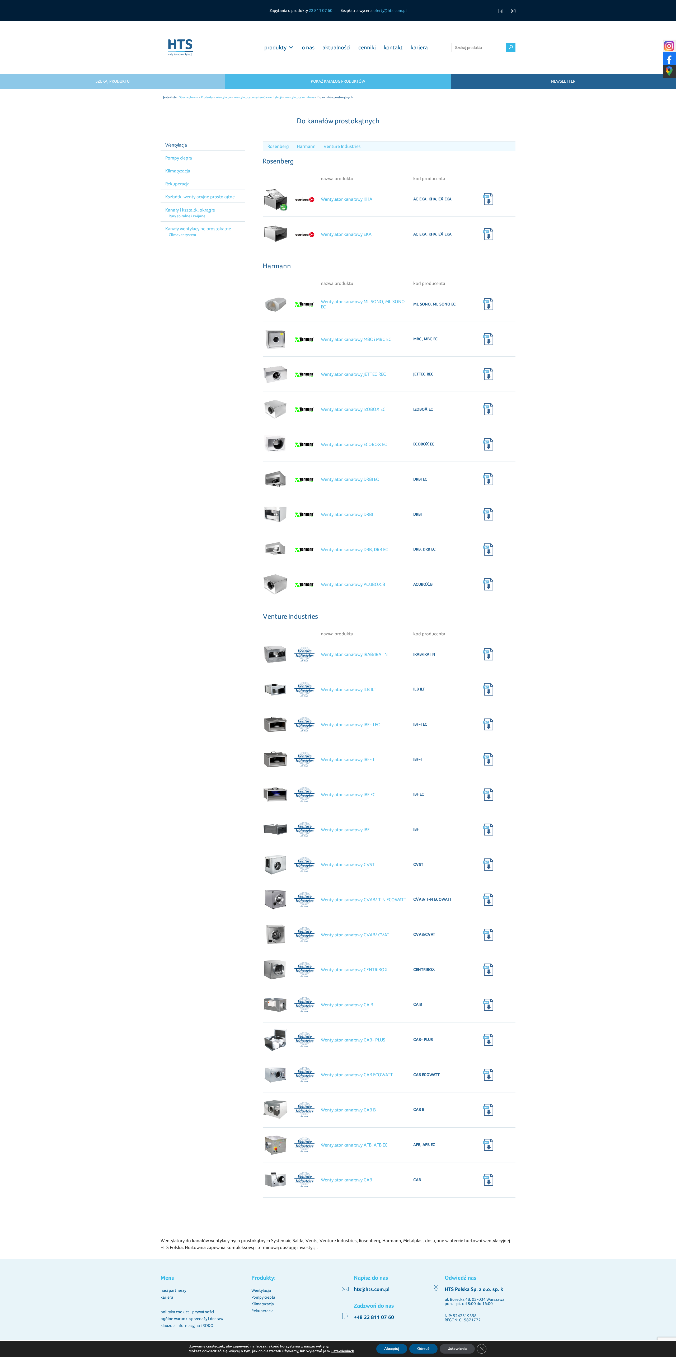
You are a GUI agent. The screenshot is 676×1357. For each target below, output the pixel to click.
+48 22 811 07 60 (374, 1317)
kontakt (393, 47)
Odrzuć (423, 1348)
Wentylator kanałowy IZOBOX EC (353, 409)
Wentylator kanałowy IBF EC (348, 794)
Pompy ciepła (178, 158)
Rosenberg (278, 146)
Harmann (306, 146)
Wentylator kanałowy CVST (348, 864)
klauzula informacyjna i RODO (187, 1325)
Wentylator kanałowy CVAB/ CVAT (355, 934)
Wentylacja (223, 97)
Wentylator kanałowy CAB (346, 1179)
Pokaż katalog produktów (338, 81)
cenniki (367, 47)
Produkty (207, 97)
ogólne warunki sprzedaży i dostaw (192, 1318)
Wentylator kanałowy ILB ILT (348, 689)
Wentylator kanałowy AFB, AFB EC (354, 1145)
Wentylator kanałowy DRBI (347, 514)
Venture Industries (342, 146)
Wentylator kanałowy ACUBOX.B (353, 584)
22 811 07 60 (320, 10)
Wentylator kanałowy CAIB (347, 1004)
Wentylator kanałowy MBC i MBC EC (356, 339)
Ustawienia (457, 1348)
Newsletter (563, 81)
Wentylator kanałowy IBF (345, 829)
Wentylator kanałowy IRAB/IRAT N (354, 654)
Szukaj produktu (113, 81)
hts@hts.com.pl (371, 1289)
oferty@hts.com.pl (390, 10)
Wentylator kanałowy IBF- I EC (350, 724)
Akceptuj (391, 1348)
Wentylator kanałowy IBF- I (347, 759)
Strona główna (188, 97)
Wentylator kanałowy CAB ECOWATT (357, 1074)
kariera (419, 47)
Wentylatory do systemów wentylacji (258, 97)
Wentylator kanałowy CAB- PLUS (353, 1040)
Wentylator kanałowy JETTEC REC (353, 374)
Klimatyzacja (177, 170)
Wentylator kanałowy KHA (346, 199)
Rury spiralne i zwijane (187, 216)
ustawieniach (342, 1351)
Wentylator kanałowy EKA (346, 234)
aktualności (336, 47)
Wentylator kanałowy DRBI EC (350, 479)
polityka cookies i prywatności (187, 1311)
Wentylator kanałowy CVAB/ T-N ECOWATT (363, 899)
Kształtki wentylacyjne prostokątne (200, 196)
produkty (275, 47)
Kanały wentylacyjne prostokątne (198, 228)
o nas (308, 47)
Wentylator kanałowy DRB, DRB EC (354, 549)
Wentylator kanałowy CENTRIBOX (354, 969)
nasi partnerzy (173, 1290)
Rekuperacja (177, 183)
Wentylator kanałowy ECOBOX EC (354, 444)
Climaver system (182, 234)
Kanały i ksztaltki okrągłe (190, 210)
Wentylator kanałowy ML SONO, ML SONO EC (363, 304)
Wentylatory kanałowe (299, 97)
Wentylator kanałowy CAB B (348, 1109)
